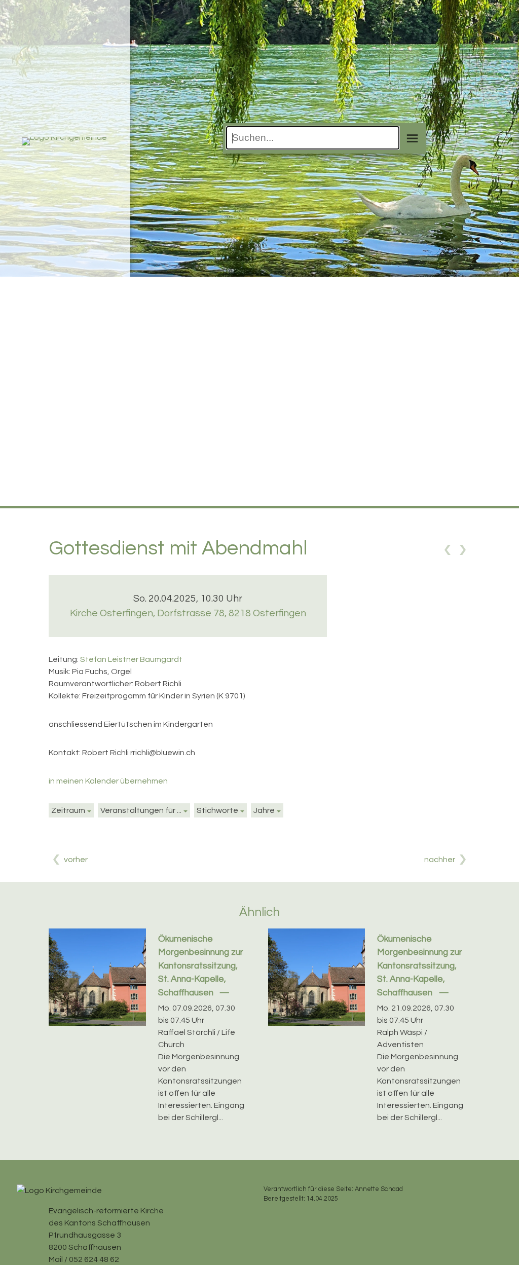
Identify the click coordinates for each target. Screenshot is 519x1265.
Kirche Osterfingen (188, 613)
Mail (56, 1259)
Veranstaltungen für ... (140, 810)
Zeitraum (68, 810)
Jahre (264, 810)
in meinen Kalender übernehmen (108, 781)
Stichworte (217, 810)
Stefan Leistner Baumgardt (131, 659)
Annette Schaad (379, 1189)
